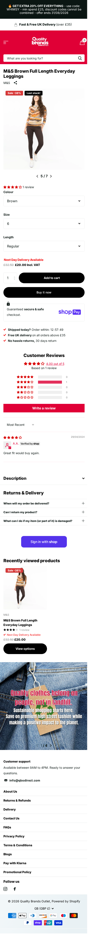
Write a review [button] (42, 405)
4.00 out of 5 (53, 360)
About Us (10, 788)
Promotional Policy (17, 869)
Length (8, 234)
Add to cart (50, 274)
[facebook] (15, 885)
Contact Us (11, 815)
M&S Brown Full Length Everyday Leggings (20, 619)
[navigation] (35, 173)
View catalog (5, 42)
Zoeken (76, 58)
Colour (8, 189)
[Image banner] (42, 703)
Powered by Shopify (64, 898)
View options (25, 645)
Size (6, 211)
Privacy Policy (14, 833)
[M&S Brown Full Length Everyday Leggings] (25, 584)
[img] (12, 434)
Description (14, 475)
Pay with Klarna (14, 860)
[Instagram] (5, 886)
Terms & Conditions (17, 842)
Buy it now (42, 289)
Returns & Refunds (17, 797)
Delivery (9, 806)
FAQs (7, 824)
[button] (13, 184)
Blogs (7, 851)
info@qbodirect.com (24, 777)
